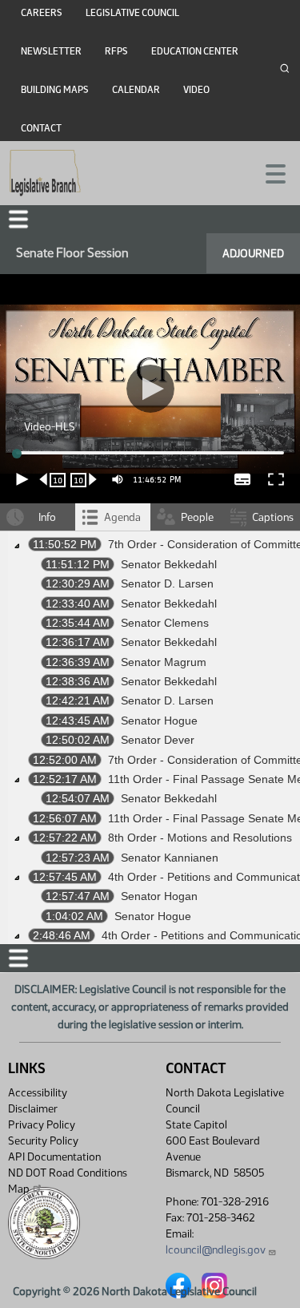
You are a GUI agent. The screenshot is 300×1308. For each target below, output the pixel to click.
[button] (150, 654)
